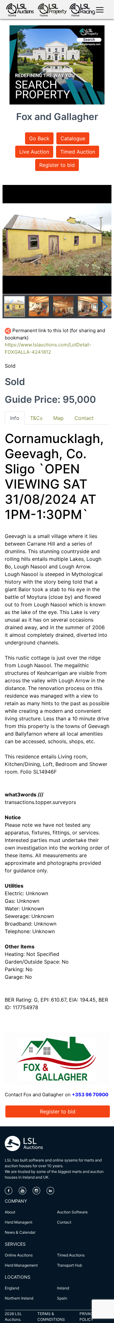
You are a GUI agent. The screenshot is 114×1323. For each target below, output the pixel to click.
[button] (104, 306)
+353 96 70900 (90, 1095)
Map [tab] (58, 418)
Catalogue (72, 138)
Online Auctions (19, 1255)
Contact (64, 1222)
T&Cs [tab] (36, 418)
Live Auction (34, 152)
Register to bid (57, 165)
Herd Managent (18, 1222)
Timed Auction (77, 152)
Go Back (39, 138)
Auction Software (72, 1212)
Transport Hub (69, 1265)
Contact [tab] (84, 418)
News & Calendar (20, 1232)
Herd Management (21, 1265)
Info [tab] (14, 418)
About (10, 1212)
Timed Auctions (71, 1255)
